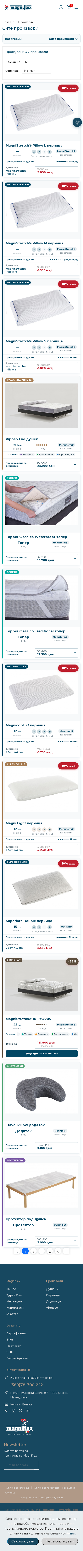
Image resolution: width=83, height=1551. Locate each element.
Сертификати (16, 1333)
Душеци (52, 1289)
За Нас (11, 1289)
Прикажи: (12, 62)
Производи (26, 22)
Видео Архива (17, 1358)
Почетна (8, 22)
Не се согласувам (60, 1541)
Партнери (14, 1346)
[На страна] (34, 152)
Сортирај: (12, 70)
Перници (53, 1295)
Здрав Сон (14, 1295)
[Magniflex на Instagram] (13, 1410)
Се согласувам (23, 1541)
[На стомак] (44, 152)
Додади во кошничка (42, 1053)
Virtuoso (52, 1307)
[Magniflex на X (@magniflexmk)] (20, 1410)
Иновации (14, 1301)
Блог (10, 1339)
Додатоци (53, 1301)
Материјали (15, 1307)
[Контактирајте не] (77, 122)
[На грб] (39, 152)
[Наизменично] (49, 152)
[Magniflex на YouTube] (27, 1410)
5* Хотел (12, 1314)
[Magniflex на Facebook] (6, 1410)
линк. (71, 1533)
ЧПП (10, 1352)
